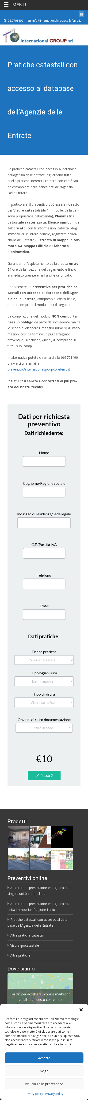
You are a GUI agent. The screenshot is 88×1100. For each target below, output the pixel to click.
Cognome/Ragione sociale (44, 483)
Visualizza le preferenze (44, 1083)
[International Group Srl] (37, 35)
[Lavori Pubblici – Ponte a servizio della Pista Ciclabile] (62, 837)
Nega (44, 1070)
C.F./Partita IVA (44, 544)
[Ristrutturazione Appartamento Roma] (18, 837)
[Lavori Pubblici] (18, 858)
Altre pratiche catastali (27, 935)
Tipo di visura (44, 694)
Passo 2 (46, 775)
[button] (81, 1009)
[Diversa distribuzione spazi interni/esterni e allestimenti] (62, 858)
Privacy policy (34, 1094)
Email (44, 605)
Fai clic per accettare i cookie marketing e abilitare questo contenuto (40, 997)
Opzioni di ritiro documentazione (44, 719)
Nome (44, 452)
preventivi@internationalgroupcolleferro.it (39, 369)
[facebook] (81, 15)
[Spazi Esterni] (40, 858)
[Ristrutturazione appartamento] (40, 837)
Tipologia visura (44, 673)
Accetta (44, 1057)
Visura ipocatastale (24, 945)
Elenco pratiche (44, 651)
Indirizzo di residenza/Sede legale (44, 514)
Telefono (44, 575)
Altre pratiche (20, 955)
